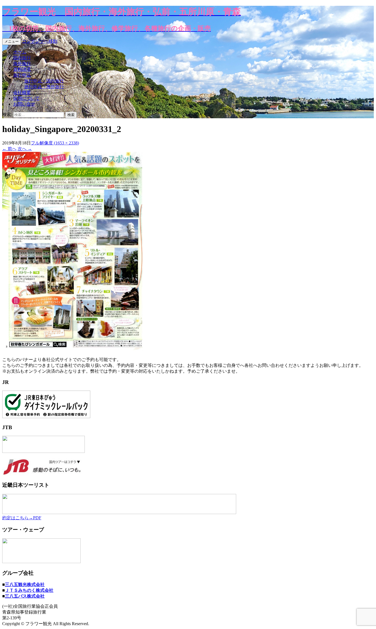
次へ (25, 148)
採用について (26, 98)
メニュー (11, 41)
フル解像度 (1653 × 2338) (55, 143)
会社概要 (22, 92)
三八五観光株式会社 (25, 584)
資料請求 (22, 69)
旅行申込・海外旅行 (44, 86)
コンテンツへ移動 (39, 41)
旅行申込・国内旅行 (44, 81)
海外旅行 (22, 63)
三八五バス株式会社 (25, 596)
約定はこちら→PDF (21, 517)
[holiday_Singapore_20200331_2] (72, 350)
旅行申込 (22, 75)
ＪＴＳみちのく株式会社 (29, 590)
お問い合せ (24, 104)
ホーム (19, 52)
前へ (9, 148)
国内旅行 (22, 57)
